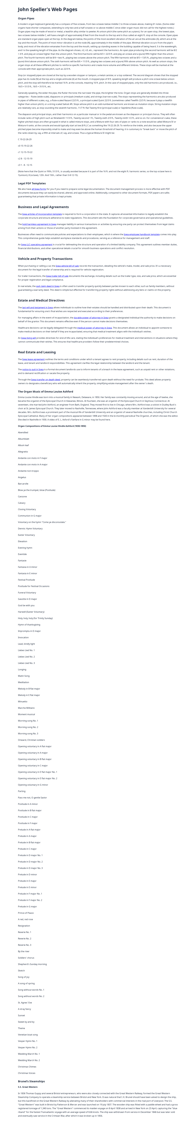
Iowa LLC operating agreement (36, 244)
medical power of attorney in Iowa (94, 327)
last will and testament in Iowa (37, 307)
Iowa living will (28, 337)
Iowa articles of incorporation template (42, 214)
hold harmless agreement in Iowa (39, 224)
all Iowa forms (39, 189)
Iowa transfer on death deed (45, 379)
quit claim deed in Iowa (47, 286)
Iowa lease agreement (33, 359)
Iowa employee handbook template (142, 234)
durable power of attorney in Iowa (91, 317)
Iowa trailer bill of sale (57, 276)
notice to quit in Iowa (33, 369)
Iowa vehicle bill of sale (67, 265)
